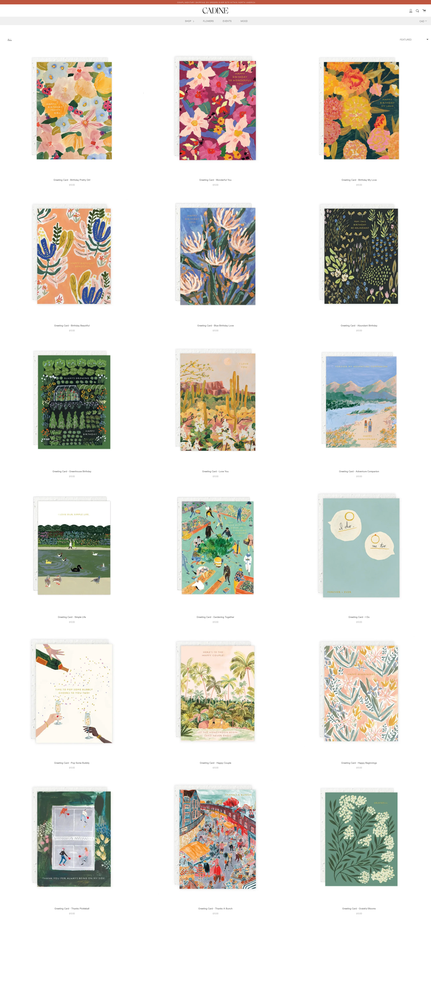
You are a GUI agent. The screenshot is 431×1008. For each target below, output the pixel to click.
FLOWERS (208, 20)
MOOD (244, 20)
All (10, 39)
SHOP (188, 20)
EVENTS (227, 20)
